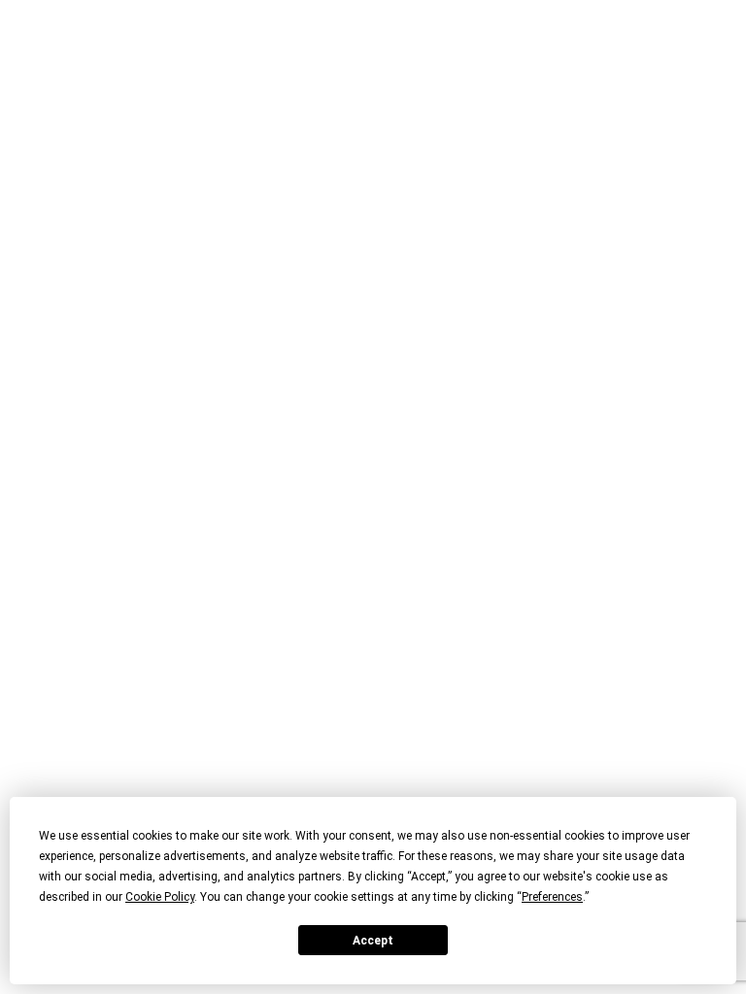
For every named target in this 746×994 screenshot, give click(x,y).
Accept (373, 940)
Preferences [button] (552, 897)
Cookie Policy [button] (159, 897)
